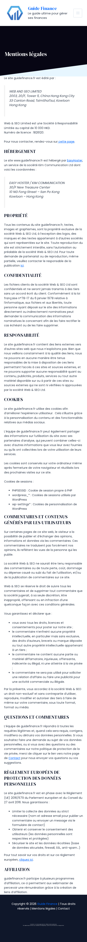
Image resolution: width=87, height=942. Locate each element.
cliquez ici (26, 860)
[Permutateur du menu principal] (77, 13)
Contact (14, 758)
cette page (66, 142)
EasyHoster (74, 160)
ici (22, 265)
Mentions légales (43, 909)
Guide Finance (42, 8)
